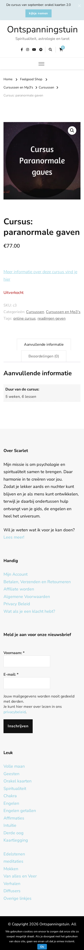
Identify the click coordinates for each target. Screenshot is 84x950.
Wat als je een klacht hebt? (29, 611)
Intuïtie (10, 825)
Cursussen (35, 311)
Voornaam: (14, 652)
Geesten (11, 774)
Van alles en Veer (20, 876)
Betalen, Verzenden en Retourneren (37, 582)
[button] (72, 130)
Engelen (11, 803)
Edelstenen (14, 854)
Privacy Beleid (17, 604)
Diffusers (12, 891)
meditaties (13, 861)
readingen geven (52, 318)
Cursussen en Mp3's (63, 311)
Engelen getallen (20, 810)
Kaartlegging (16, 840)
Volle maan (14, 766)
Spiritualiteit (15, 788)
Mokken (11, 869)
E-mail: (11, 674)
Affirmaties (14, 818)
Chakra (10, 796)
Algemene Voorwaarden (27, 596)
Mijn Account (16, 574)
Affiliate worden (19, 589)
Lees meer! (14, 537)
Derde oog (14, 833)
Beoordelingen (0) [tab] (43, 356)
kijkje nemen (38, 13)
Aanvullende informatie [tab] (44, 344)
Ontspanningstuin (42, 29)
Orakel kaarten (18, 781)
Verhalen (12, 883)
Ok (42, 947)
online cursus (24, 318)
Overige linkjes (18, 898)
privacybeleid (15, 712)
